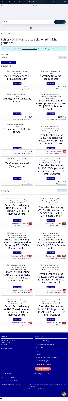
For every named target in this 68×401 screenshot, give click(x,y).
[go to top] (1, 398)
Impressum (39, 351)
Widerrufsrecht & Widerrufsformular (47, 357)
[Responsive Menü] (41, 28)
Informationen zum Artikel (9, 381)
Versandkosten (28, 89)
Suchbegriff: (5, 54)
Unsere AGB (39, 347)
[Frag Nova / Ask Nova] (64, 394)
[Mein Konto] (35, 28)
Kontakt (38, 354)
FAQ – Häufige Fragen (8, 377)
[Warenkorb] (38, 28)
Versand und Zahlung (42, 341)
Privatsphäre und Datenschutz (45, 344)
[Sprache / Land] (31, 28)
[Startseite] (26, 28)
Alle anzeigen (61, 191)
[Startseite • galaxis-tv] (34, 11)
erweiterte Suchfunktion (29, 49)
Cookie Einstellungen (42, 361)
